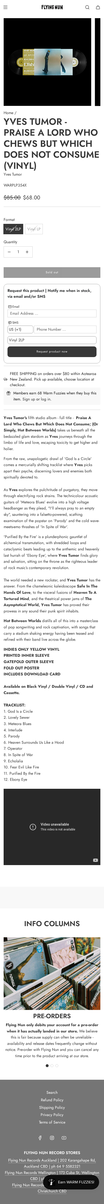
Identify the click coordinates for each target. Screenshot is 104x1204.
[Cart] (98, 7)
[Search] (87, 7)
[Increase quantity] (27, 252)
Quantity (10, 242)
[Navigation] (5, 7)
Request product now (52, 351)
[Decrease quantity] (9, 252)
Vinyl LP (34, 229)
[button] (47, 1065)
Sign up (28, 399)
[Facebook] (40, 1138)
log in (45, 399)
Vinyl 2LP (13, 229)
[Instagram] (52, 1138)
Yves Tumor (13, 174)
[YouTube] (64, 1138)
